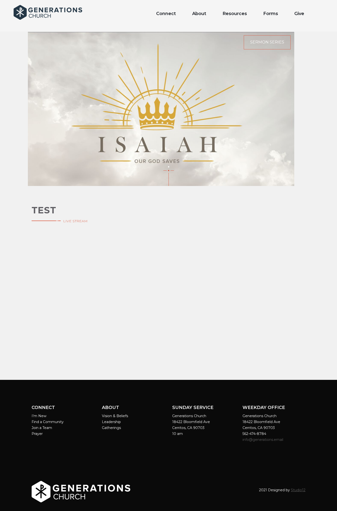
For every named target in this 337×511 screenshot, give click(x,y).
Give (299, 13)
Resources (235, 13)
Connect (166, 13)
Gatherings (111, 428)
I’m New (39, 416)
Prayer (37, 433)
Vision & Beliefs (115, 416)
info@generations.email (263, 439)
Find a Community (48, 422)
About (199, 13)
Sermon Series (267, 42)
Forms (270, 13)
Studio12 (298, 490)
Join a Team (42, 428)
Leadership (111, 422)
